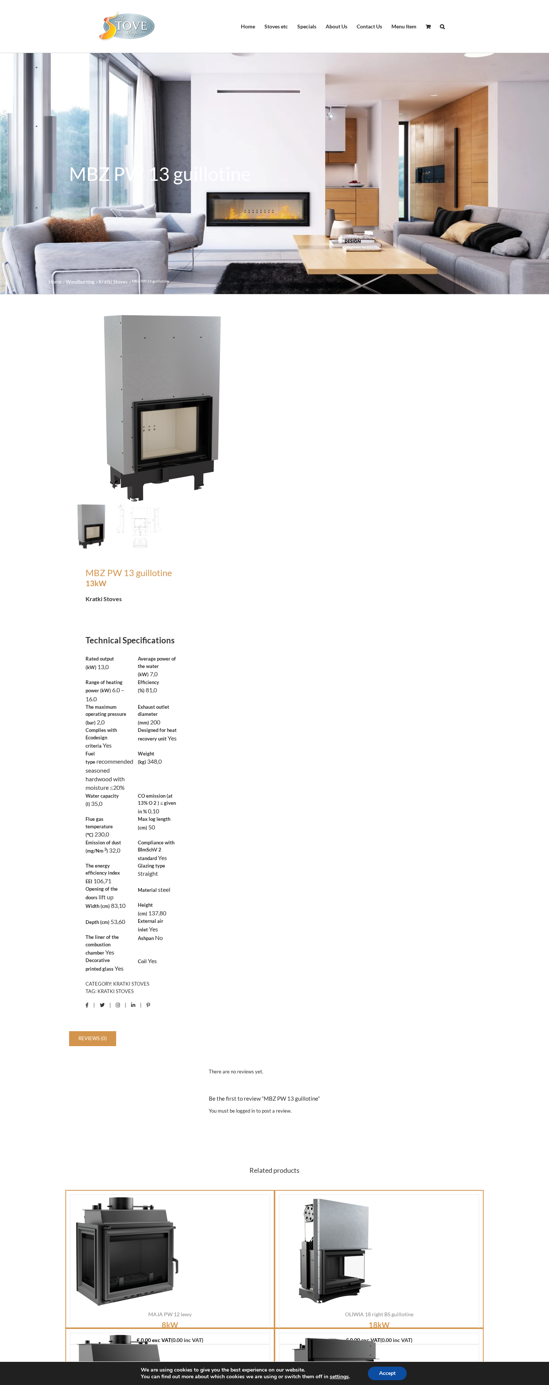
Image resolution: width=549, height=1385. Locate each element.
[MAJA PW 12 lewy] (126, 1251)
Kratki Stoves (131, 984)
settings (339, 1376)
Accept (387, 1373)
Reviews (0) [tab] (92, 1038)
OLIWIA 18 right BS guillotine (379, 1314)
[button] (442, 26)
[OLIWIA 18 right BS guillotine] (335, 1251)
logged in (245, 1111)
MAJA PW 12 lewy (170, 1314)
